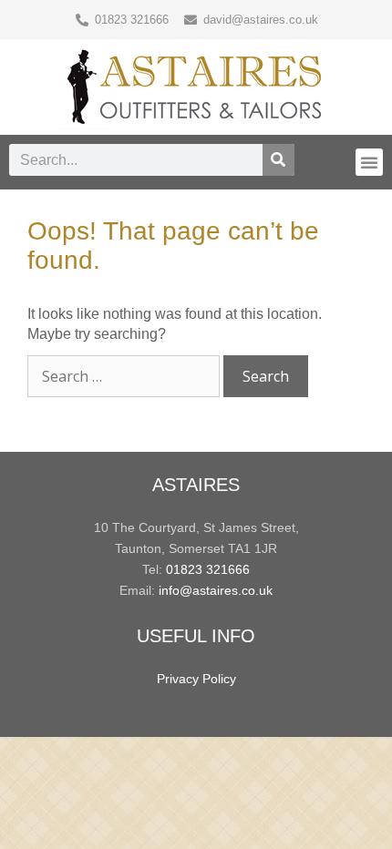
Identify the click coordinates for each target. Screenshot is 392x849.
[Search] (278, 160)
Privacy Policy (196, 678)
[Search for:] (125, 376)
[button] (369, 162)
